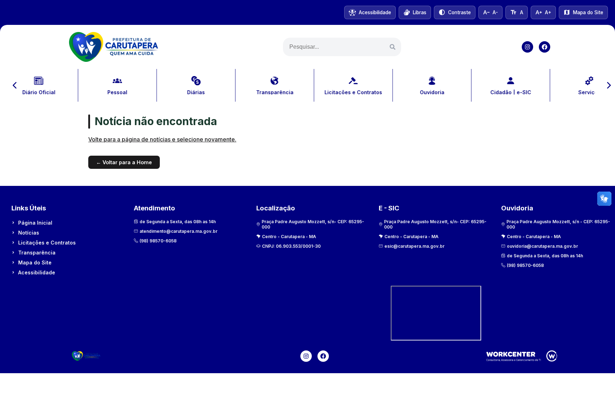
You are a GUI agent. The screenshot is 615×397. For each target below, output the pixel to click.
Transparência (37, 253)
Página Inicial (35, 223)
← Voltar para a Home (124, 162)
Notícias (28, 233)
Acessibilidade (36, 272)
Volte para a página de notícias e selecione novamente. (162, 139)
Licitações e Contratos (47, 243)
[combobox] (342, 46)
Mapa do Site (35, 262)
